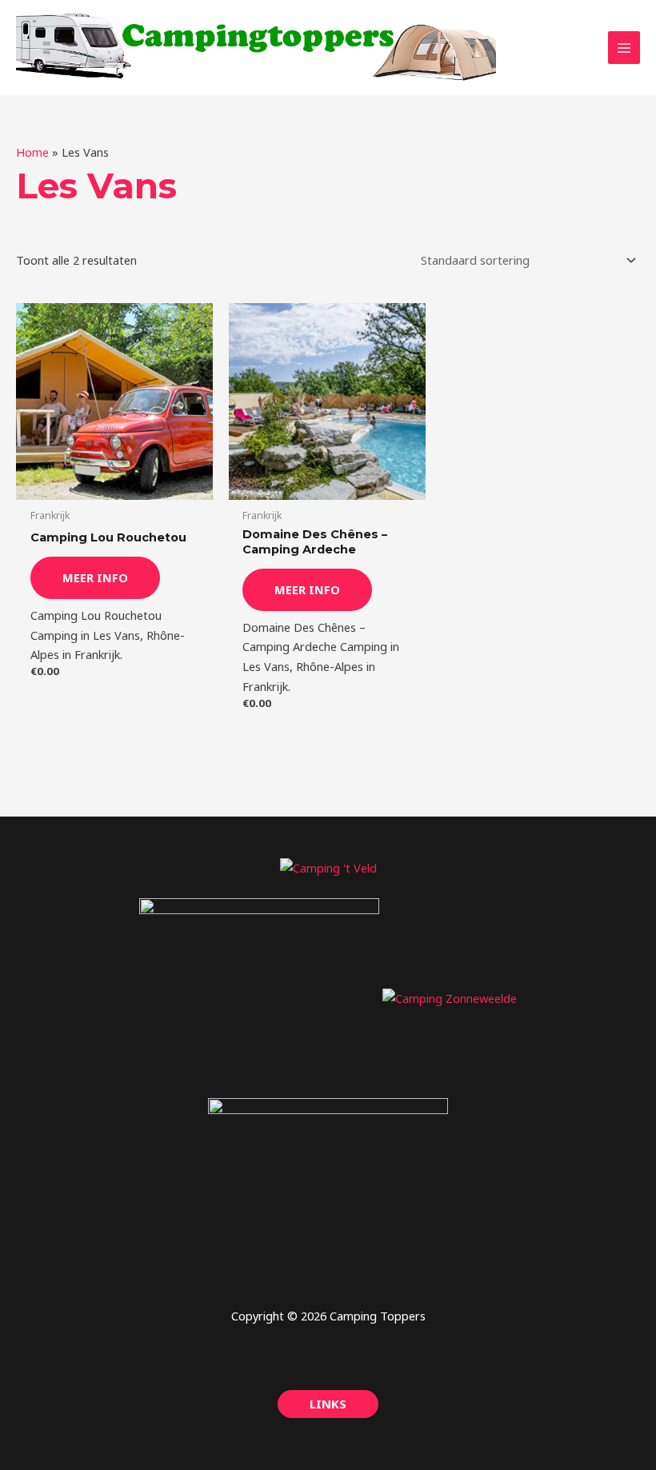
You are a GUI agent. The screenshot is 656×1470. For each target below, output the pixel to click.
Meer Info (95, 577)
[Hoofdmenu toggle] (624, 47)
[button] (328, 1404)
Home (32, 152)
